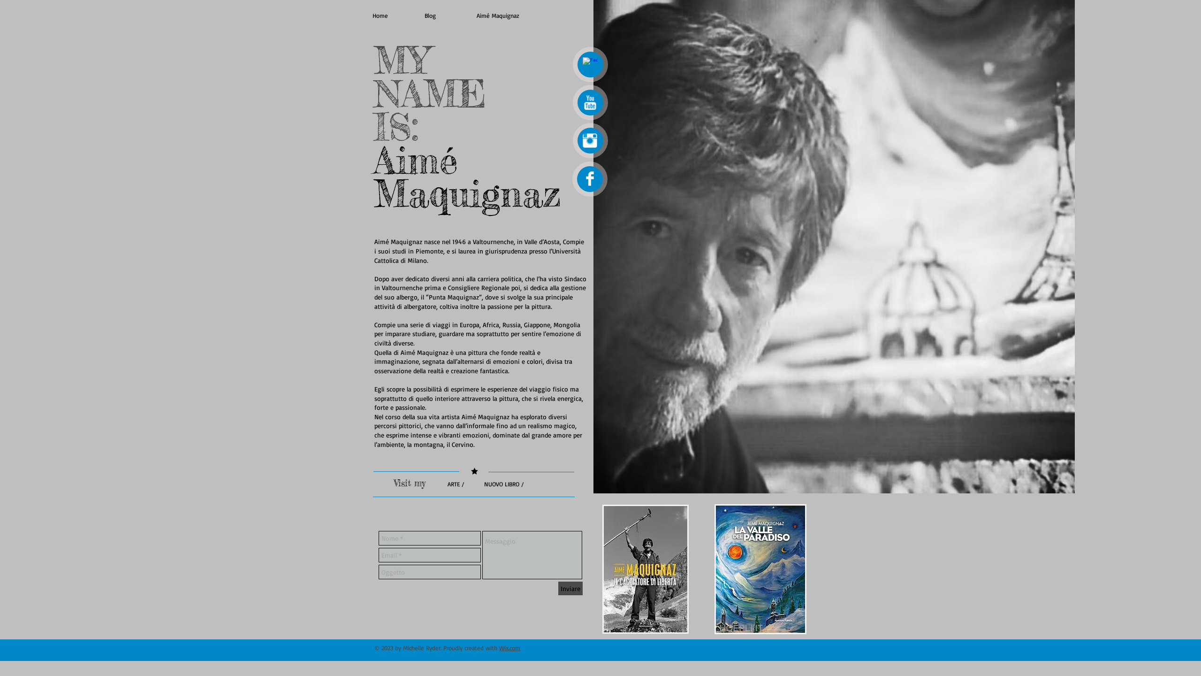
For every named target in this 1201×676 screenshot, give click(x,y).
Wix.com (509, 648)
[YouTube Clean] (590, 102)
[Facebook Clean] (590, 64)
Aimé (416, 160)
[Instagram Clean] (590, 140)
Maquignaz (467, 193)
